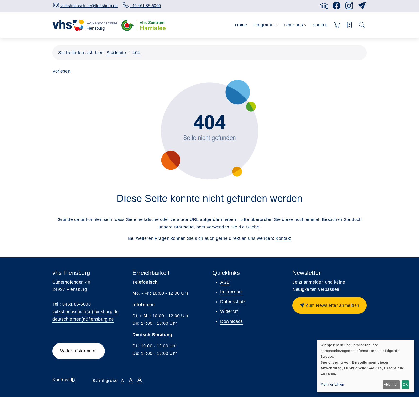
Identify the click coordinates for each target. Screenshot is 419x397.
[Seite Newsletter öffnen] (362, 7)
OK (405, 384)
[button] (337, 25)
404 (136, 52)
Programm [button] (264, 25)
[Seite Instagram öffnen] (349, 7)
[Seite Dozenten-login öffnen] (324, 7)
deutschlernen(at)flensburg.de (83, 319)
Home (241, 25)
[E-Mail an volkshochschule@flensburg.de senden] (310, 5)
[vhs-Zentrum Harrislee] (143, 25)
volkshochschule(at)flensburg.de (85, 311)
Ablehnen (391, 384)
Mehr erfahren (332, 384)
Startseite (116, 52)
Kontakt (320, 25)
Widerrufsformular (78, 350)
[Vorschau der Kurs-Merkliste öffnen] (350, 25)
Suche (252, 227)
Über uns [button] (293, 25)
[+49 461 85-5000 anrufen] (315, 5)
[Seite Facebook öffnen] (336, 7)
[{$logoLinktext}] (85, 25)
